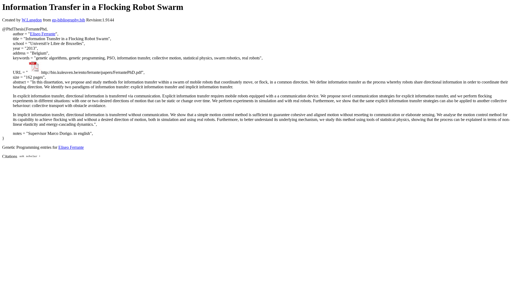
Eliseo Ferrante (42, 34)
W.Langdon (32, 20)
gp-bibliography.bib (68, 20)
